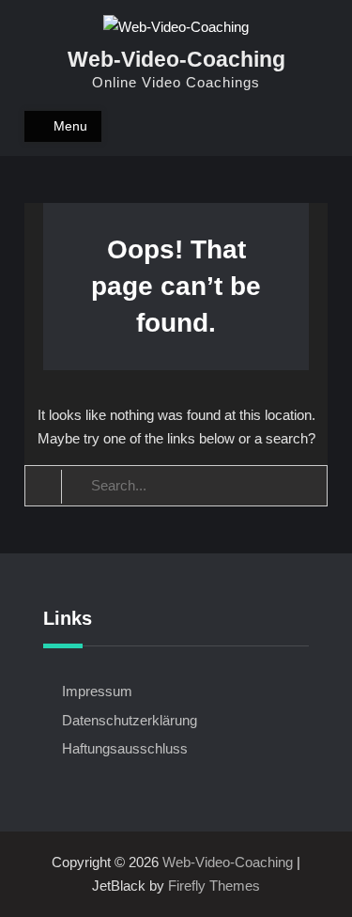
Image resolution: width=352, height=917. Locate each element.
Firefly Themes (214, 886)
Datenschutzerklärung (129, 720)
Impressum (97, 691)
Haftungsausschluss (125, 748)
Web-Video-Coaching (176, 59)
